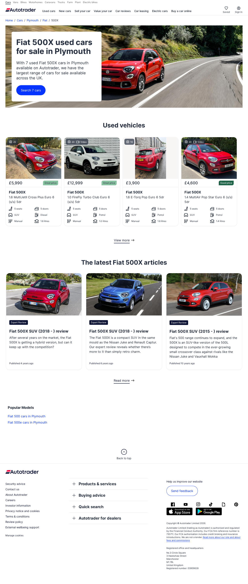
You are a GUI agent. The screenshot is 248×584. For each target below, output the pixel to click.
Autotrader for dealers (100, 518)
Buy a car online (181, 11)
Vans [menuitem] (15, 2)
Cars (20, 20)
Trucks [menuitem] (61, 2)
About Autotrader (16, 494)
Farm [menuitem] (70, 2)
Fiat (45, 20)
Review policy (14, 521)
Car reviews (123, 11)
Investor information (18, 505)
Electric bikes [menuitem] (90, 2)
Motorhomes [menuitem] (35, 2)
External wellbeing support (22, 527)
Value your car (103, 11)
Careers (10, 500)
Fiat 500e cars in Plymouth (27, 422)
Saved (226, 11)
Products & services (97, 484)
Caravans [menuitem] (50, 2)
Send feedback (182, 491)
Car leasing (141, 11)
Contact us (12, 489)
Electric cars (160, 11)
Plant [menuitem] (78, 2)
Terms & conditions (17, 516)
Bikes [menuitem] (24, 2)
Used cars (48, 11)
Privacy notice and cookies (22, 511)
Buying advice (92, 495)
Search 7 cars (31, 90)
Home (9, 20)
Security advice (15, 483)
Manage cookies (14, 535)
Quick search (91, 506)
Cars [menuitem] (8, 2)
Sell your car (82, 11)
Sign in (238, 11)
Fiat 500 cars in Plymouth (26, 416)
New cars (65, 11)
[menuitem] (49, 11)
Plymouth (33, 20)
